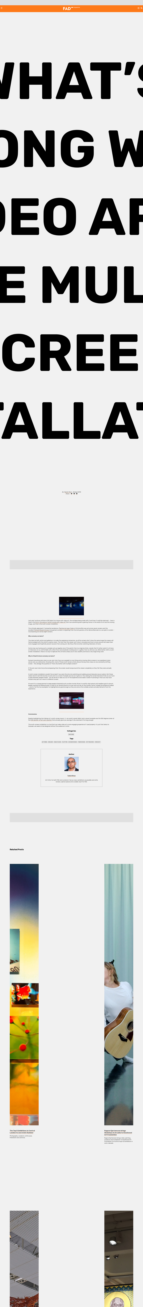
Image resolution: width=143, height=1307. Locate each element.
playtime (64, 742)
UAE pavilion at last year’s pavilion (41, 720)
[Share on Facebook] (74, 494)
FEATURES (71, 734)
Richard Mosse (73, 742)
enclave (50, 742)
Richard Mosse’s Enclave (41, 630)
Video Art (97, 742)
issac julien (57, 742)
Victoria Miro (90, 742)
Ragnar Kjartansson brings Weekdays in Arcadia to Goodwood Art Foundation (118, 1133)
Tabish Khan (68, 492)
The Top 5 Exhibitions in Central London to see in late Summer (22, 1132)
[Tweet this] (71, 494)
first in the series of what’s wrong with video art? (50, 622)
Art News (44, 742)
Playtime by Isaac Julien (66, 628)
